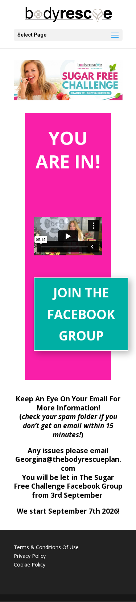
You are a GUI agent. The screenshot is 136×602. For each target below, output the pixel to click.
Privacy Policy (30, 555)
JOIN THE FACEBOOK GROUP (81, 314)
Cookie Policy (29, 564)
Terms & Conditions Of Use (46, 547)
